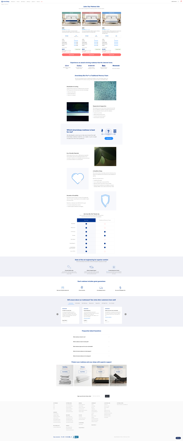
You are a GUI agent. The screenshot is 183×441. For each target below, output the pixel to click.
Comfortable (77, 303)
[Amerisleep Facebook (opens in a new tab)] (61, 437)
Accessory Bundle (69, 428)
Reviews (38, 1)
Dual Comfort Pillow (82, 419)
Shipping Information (107, 414)
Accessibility (106, 417)
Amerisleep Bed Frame (69, 420)
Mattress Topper (81, 411)
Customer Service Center (108, 413)
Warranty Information (107, 415)
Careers (93, 413)
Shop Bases (118, 371)
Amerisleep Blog (94, 411)
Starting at (63, 47)
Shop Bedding (64, 371)
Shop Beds (100, 371)
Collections (81, 427)
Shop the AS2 (71, 54)
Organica (33, 1)
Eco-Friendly (111, 303)
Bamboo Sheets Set (82, 404)
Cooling (63, 40)
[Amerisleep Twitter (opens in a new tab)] (63, 437)
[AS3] (91, 20)
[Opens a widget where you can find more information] (178, 438)
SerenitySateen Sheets (56, 419)
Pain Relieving (84, 303)
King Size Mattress (69, 410)
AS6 (54, 408)
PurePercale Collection (56, 420)
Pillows (18, 1)
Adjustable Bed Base (69, 419)
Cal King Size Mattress (69, 411)
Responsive (91, 303)
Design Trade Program (95, 420)
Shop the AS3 (91, 54)
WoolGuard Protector (56, 416)
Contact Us (106, 404)
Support (63, 45)
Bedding (28, 1)
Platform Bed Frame (69, 416)
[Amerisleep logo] (5, 1)
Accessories (81, 422)
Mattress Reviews (94, 410)
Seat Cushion (81, 424)
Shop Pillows (82, 371)
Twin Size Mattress (69, 404)
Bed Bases (23, 1)
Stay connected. (56, 436)
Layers (63, 39)
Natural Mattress (55, 413)
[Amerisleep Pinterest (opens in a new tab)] (67, 437)
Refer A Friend (94, 415)
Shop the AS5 (111, 54)
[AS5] (111, 20)
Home (2, 4)
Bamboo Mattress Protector (83, 410)
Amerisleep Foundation (69, 422)
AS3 (83, 28)
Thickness (66, 35)
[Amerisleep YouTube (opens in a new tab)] (69, 437)
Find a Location (106, 407)
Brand (92, 414)
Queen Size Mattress (69, 408)
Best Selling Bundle (69, 427)
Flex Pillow (80, 416)
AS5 (103, 28)
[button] (57, 314)
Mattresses (13, 1)
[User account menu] (178, 1)
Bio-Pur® (107, 271)
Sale (41, 1)
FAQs (105, 408)
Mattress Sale (57, 425)
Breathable (71, 303)
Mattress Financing (94, 421)
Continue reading (87, 318)
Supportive (98, 303)
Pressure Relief (64, 42)
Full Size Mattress (68, 407)
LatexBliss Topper (56, 415)
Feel (76, 35)
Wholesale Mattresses (95, 418)
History (93, 404)
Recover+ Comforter (82, 407)
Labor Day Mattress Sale (57, 427)
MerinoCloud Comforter (57, 422)
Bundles (67, 425)
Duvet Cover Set (81, 408)
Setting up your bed (107, 411)
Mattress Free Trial (107, 410)
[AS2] (71, 20)
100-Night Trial (104, 303)
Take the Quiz (109, 138)
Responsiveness (64, 43)
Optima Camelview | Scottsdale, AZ (122, 404)
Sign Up (107, 396)
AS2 (63, 28)
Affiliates (93, 417)
